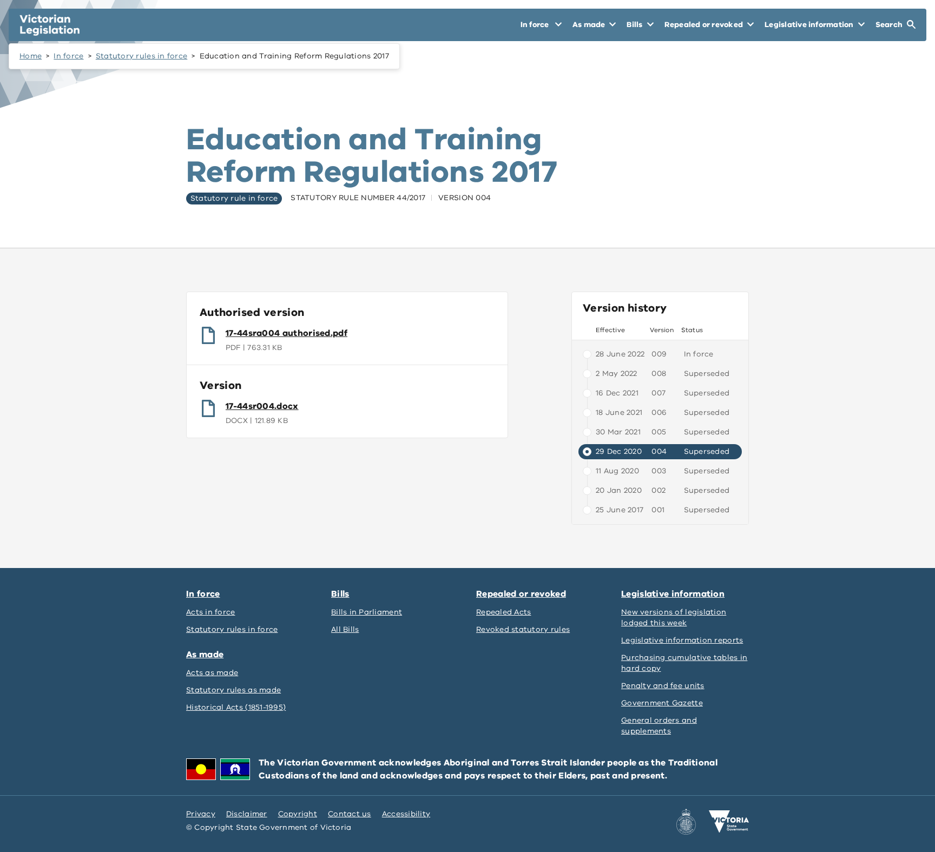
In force (68, 56)
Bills (340, 594)
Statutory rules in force (141, 56)
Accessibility (406, 814)
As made (204, 654)
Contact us (349, 814)
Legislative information (673, 594)
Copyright (297, 814)
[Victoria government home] (729, 821)
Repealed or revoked (521, 594)
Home (30, 56)
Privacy (200, 814)
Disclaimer (246, 814)
